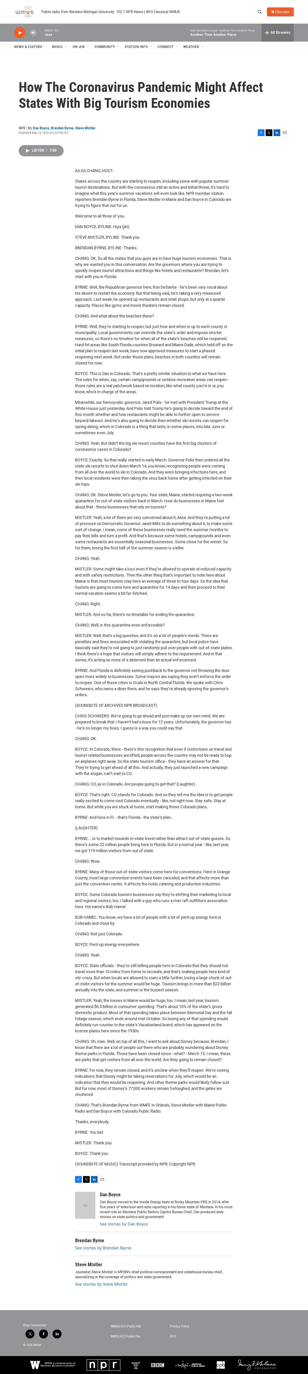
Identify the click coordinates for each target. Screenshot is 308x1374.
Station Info (136, 47)
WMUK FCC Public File (126, 1326)
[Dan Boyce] (85, 1205)
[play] (19, 32)
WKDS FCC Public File (125, 1336)
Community (104, 47)
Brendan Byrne (62, 128)
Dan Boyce (41, 128)
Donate (282, 11)
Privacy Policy (179, 1326)
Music (57, 47)
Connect (166, 47)
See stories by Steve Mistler (101, 1284)
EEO (173, 1336)
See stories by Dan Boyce (124, 1224)
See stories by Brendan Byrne (103, 1248)
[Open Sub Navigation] (46, 47)
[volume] (33, 33)
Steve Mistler (85, 128)
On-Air (79, 47)
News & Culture (28, 47)
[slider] (40, 32)
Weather (191, 47)
